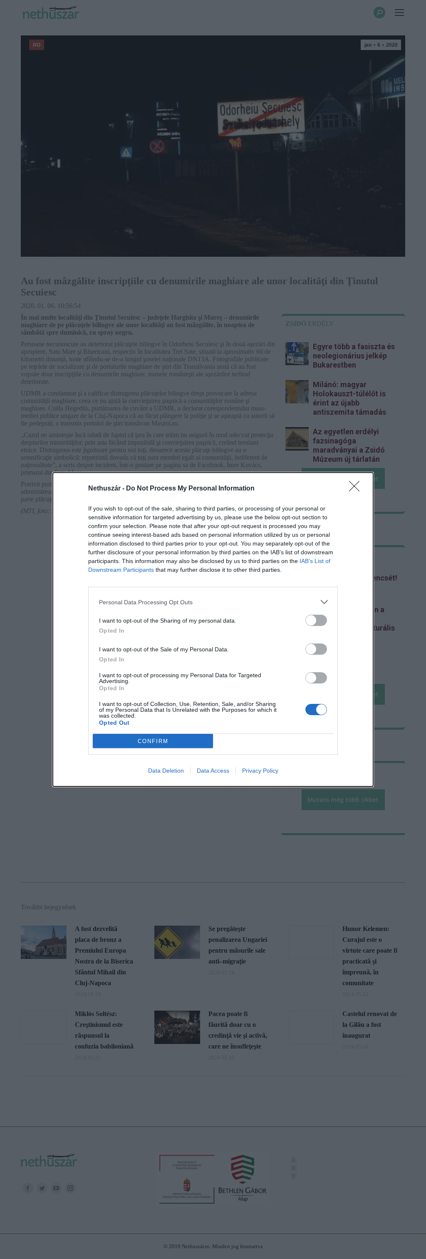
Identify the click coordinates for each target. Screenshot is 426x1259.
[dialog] (213, 629)
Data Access (213, 770)
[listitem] (213, 602)
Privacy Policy (260, 770)
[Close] (357, 489)
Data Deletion (166, 770)
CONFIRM (153, 741)
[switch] (316, 620)
